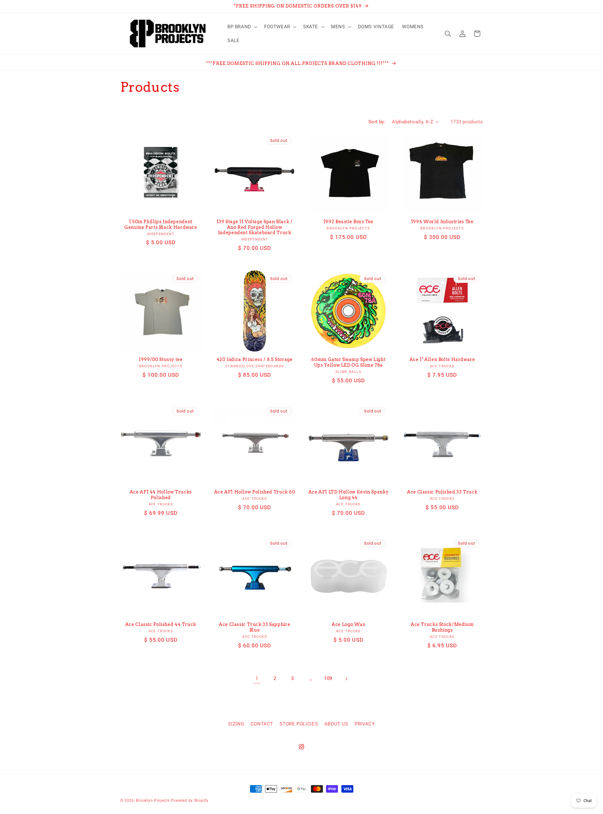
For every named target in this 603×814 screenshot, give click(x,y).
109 (328, 678)
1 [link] (257, 678)
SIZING (236, 724)
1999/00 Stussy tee (160, 359)
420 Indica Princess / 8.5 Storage (255, 359)
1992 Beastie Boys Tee (348, 221)
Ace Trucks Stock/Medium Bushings (442, 627)
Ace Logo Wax (348, 624)
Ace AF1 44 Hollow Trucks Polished (161, 494)
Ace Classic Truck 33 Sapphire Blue (254, 627)
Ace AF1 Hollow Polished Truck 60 (254, 491)
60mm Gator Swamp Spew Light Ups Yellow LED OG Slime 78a (348, 362)
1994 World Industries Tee (442, 221)
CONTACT (262, 724)
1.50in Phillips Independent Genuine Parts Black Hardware (160, 224)
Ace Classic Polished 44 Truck (160, 624)
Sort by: (376, 122)
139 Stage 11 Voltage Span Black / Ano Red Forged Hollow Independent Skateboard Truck (255, 227)
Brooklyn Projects (153, 800)
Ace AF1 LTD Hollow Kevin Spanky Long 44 (348, 494)
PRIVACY (365, 724)
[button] (241, 27)
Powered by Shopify (190, 800)
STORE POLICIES (299, 724)
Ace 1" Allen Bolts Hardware (442, 359)
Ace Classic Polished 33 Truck (442, 491)
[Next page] (346, 678)
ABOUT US (336, 724)
